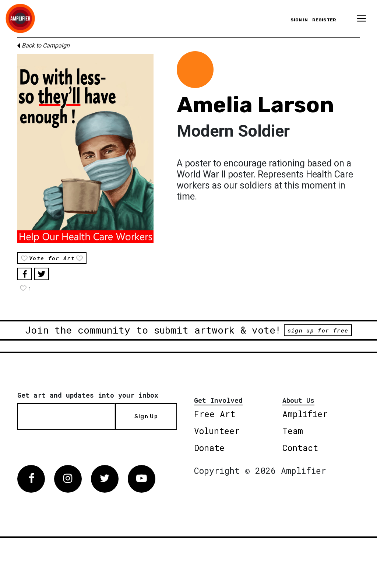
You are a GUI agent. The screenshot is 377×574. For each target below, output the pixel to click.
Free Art (214, 413)
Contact (300, 447)
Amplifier (305, 413)
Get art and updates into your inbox (87, 395)
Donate (209, 447)
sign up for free (318, 330)
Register (324, 19)
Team (292, 430)
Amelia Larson (255, 105)
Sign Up (146, 416)
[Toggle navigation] (361, 18)
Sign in (299, 19)
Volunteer (217, 430)
